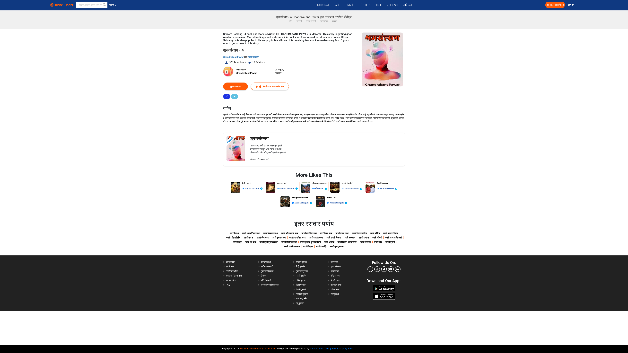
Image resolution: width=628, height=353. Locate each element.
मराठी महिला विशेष (233, 237)
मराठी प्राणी (390, 242)
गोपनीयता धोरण (232, 271)
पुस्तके (337, 5)
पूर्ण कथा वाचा (235, 86)
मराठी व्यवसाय (365, 242)
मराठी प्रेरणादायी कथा (289, 233)
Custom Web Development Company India (331, 348)
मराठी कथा (234, 233)
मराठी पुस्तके (301, 275)
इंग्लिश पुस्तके (301, 262)
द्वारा (243, 188)
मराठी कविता (375, 233)
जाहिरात (378, 5)
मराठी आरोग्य (364, 237)
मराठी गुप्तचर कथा (279, 237)
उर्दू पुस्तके (300, 303)
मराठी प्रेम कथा (262, 237)
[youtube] (391, 269)
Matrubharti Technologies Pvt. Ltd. (258, 348)
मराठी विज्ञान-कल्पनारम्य (347, 242)
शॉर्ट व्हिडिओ (266, 280)
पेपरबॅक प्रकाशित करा (270, 285)
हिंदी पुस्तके (300, 266)
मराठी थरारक (329, 242)
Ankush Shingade (252, 188)
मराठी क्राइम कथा (337, 246)
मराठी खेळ (378, 242)
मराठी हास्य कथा (342, 233)
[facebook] (370, 269)
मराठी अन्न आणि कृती (393, 237)
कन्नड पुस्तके (301, 298)
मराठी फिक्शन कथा (270, 233)
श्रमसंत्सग (259, 138)
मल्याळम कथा (336, 285)
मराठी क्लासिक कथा (309, 233)
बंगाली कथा (335, 280)
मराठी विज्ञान (308, 246)
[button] (104, 5)
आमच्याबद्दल (230, 262)
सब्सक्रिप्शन (392, 5)
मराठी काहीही (321, 246)
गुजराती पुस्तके (302, 271)
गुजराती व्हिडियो (267, 271)
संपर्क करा (407, 5)
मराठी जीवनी (377, 237)
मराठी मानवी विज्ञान (333, 237)
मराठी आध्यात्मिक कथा (251, 233)
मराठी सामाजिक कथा (297, 237)
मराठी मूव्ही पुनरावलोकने (269, 242)
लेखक (263, 275)
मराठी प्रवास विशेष (390, 233)
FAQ (228, 285)
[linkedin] (398, 269)
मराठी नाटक (248, 237)
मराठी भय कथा (250, 242)
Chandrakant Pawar (233, 57)
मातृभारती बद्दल (322, 5)
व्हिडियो (350, 5)
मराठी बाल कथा (326, 233)
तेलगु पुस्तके (300, 285)
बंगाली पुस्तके (301, 289)
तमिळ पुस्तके (301, 280)
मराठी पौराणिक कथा (289, 242)
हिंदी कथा (334, 262)
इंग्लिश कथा (335, 275)
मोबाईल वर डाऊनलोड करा (273, 86)
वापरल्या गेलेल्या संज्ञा (234, 275)
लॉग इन (571, 5)
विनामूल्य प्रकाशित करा (556, 5)
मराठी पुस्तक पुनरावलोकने (310, 242)
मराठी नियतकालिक (359, 233)
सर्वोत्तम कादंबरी (267, 266)
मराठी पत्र (237, 242)
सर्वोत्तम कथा (266, 262)
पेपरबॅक (364, 5)
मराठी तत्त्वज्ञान (253, 57)
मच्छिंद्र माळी (319, 188)
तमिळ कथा (335, 289)
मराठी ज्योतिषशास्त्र (292, 246)
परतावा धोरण (231, 280)
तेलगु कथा (335, 294)
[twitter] (384, 269)
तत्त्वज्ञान (278, 73)
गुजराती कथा (336, 266)
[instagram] (377, 269)
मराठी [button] (111, 5)
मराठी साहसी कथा (316, 237)
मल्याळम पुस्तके (302, 294)
